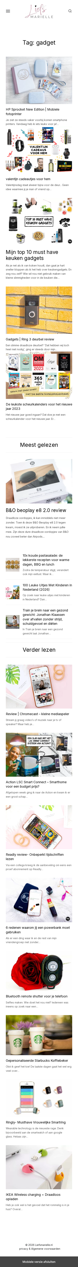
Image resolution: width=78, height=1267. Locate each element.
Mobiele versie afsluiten (39, 1262)
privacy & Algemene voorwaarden (39, 1248)
